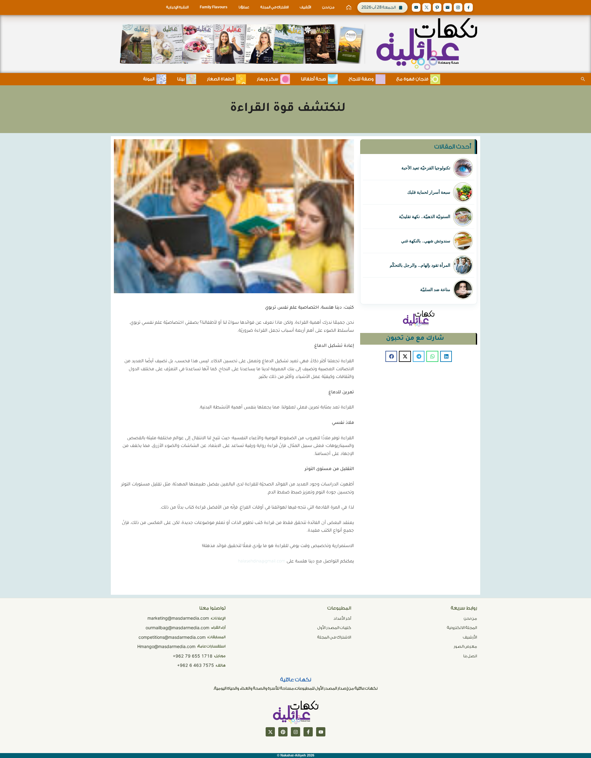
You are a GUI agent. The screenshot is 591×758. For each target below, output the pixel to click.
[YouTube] (416, 7)
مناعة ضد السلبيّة (435, 289)
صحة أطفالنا (313, 79)
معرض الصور (465, 646)
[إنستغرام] (295, 731)
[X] (426, 7)
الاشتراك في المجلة (274, 7)
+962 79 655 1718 (192, 656)
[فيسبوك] (308, 731)
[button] (446, 356)
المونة (149, 79)
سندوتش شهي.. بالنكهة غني (425, 240)
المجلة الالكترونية (462, 627)
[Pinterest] (437, 7)
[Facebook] (468, 7)
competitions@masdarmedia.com (172, 637)
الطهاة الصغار (220, 79)
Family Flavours (213, 7)
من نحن (328, 7)
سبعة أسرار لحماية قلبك (428, 192)
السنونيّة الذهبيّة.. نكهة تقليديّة (424, 216)
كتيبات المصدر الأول (334, 627)
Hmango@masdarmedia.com (166, 646)
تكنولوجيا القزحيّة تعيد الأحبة (425, 167)
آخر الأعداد (342, 618)
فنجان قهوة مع (412, 79)
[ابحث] (583, 79)
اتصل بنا (470, 656)
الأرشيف (305, 7)
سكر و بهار (267, 79)
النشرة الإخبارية (177, 7)
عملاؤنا (244, 7)
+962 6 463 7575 (195, 665)
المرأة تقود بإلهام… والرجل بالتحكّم (420, 265)
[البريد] (447, 7)
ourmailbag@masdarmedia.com (177, 627)
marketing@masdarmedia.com (178, 618)
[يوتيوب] (320, 731)
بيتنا (180, 79)
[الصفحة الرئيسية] (348, 7)
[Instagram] (458, 7)
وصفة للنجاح (361, 79)
